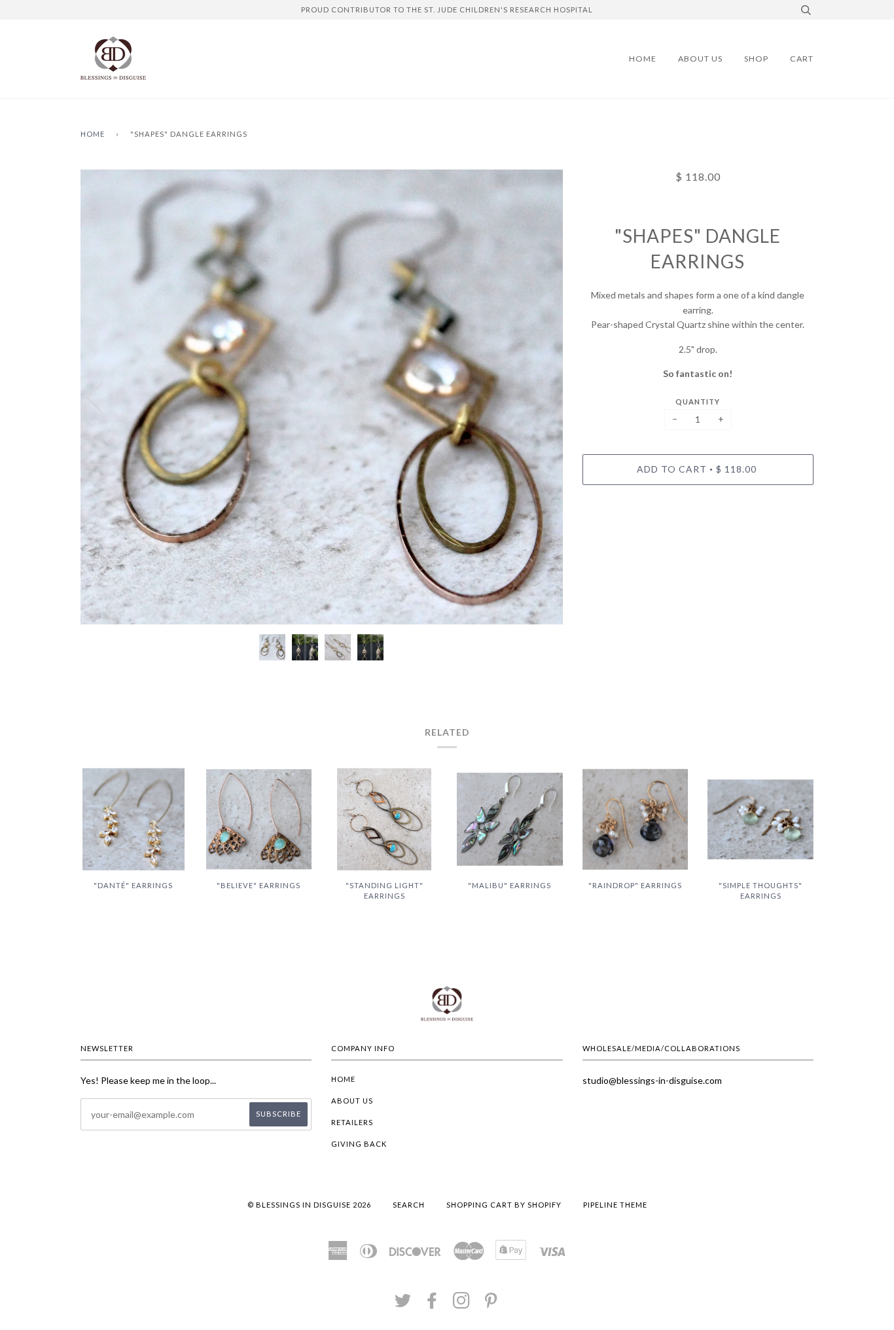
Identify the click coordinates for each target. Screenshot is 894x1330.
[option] (321, 397)
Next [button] (539, 396)
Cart (802, 58)
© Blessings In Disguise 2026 (309, 1204)
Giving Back (359, 1144)
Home (642, 58)
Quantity (697, 401)
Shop (756, 58)
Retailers (352, 1122)
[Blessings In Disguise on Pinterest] (491, 1304)
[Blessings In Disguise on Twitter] (403, 1304)
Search (409, 1204)
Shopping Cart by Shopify (504, 1204)
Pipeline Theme (615, 1204)
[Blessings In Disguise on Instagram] (462, 1304)
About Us (700, 58)
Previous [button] (102, 396)
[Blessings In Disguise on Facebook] (432, 1304)
